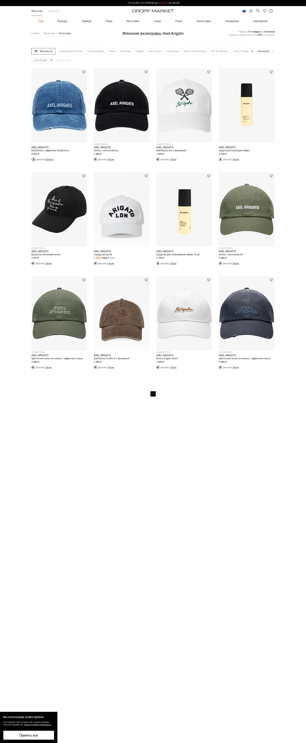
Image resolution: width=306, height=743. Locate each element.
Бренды (62, 20)
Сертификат (260, 20)
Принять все (28, 735)
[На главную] (153, 11)
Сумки (157, 20)
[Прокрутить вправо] (252, 51)
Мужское (54, 10)
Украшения (232, 20)
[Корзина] (271, 11)
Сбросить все (63, 60)
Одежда (86, 20)
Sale (41, 20)
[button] (28, 727)
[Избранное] (264, 11)
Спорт (178, 20)
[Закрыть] (51, 60)
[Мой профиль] (251, 11)
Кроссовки (133, 20)
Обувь (108, 20)
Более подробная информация (37, 724)
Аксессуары (204, 20)
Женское (36, 10)
